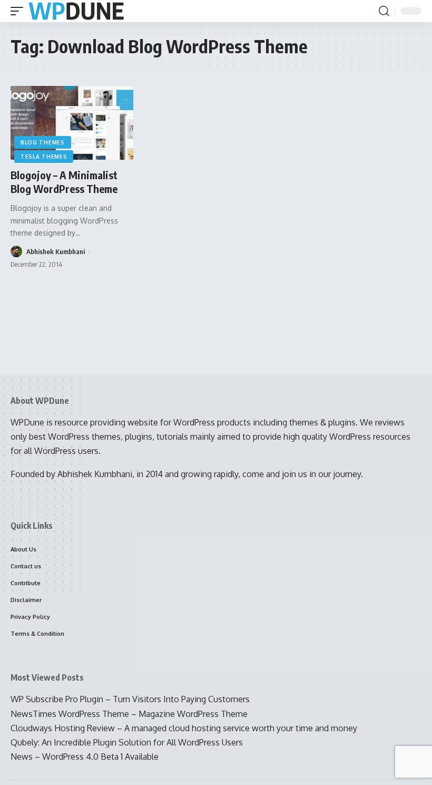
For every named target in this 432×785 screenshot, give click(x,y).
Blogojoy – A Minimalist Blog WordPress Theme (64, 181)
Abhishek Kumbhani (55, 251)
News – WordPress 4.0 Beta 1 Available (85, 756)
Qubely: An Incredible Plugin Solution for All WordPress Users (127, 742)
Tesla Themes (44, 156)
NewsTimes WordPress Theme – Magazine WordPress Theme (129, 714)
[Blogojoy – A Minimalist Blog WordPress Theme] (72, 123)
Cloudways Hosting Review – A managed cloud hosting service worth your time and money (184, 728)
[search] (384, 11)
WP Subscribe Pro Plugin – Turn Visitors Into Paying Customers (130, 699)
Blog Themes (43, 142)
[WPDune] (76, 11)
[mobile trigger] (19, 11)
